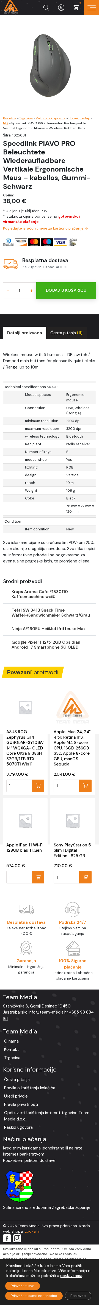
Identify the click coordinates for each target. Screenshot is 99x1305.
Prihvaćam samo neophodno (34, 1296)
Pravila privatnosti (21, 1104)
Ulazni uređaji (79, 118)
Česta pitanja (66, 333)
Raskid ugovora (18, 1127)
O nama (11, 1041)
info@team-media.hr (48, 1012)
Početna (9, 118)
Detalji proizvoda (24, 333)
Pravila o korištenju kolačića (29, 1088)
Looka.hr (32, 1231)
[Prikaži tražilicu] (46, 7)
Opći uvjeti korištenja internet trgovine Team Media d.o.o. (46, 1116)
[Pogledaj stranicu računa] (61, 7)
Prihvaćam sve (22, 1286)
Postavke (78, 1296)
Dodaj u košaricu (66, 290)
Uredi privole (16, 1096)
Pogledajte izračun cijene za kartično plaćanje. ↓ (45, 228)
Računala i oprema (50, 118)
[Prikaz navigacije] (91, 7)
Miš (5, 123)
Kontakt (11, 1049)
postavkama (71, 1275)
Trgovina (26, 118)
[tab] (24, 333)
